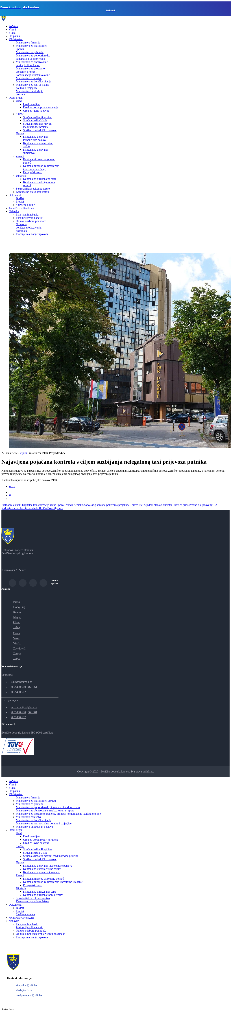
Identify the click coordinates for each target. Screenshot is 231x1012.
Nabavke (14, 211)
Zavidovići (19, 648)
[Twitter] (10, 495)
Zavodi (20, 156)
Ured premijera (31, 104)
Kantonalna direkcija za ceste (39, 178)
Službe (20, 113)
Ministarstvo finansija (28, 42)
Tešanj (17, 627)
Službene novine (25, 204)
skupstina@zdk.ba (21, 681)
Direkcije (21, 175)
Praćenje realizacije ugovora (32, 234)
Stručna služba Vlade (35, 120)
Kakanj (17, 612)
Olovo (16, 622)
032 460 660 (18, 686)
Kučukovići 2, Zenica (13, 570)
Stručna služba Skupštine (37, 117)
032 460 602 (18, 717)
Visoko (17, 643)
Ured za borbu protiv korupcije (40, 107)
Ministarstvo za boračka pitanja (33, 81)
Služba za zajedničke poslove (39, 130)
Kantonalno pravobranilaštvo (32, 191)
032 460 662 (18, 691)
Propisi (20, 201)
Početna (13, 26)
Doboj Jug (19, 607)
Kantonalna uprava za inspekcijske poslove (35, 138)
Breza (16, 601)
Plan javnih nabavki (27, 214)
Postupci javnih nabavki (29, 217)
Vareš (16, 638)
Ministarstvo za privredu (29, 52)
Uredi (19, 100)
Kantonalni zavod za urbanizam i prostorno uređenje (41, 167)
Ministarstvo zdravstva (29, 78)
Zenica (17, 653)
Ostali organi (16, 97)
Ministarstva (16, 39)
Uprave (20, 133)
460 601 (32, 712)
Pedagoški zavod (32, 172)
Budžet (20, 198)
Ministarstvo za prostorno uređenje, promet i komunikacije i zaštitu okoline (33, 71)
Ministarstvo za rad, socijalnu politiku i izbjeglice (32, 86)
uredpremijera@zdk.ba (24, 707)
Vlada (12, 32)
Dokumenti (15, 195)
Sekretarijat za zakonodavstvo (33, 188)
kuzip (12, 486)
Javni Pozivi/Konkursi (21, 208)
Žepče (16, 658)
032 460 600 (18, 712)
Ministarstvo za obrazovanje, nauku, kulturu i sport (32, 63)
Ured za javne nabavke (36, 110)
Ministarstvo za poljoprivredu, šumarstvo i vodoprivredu (33, 57)
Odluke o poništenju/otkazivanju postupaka (29, 227)
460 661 (32, 686)
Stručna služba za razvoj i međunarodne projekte (37, 125)
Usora (16, 633)
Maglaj (17, 617)
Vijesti (12, 29)
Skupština (14, 36)
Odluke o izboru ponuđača (31, 221)
